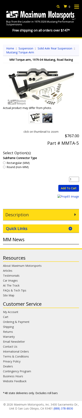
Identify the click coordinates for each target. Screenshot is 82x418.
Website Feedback (14, 381)
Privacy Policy (11, 361)
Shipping (8, 327)
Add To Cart (68, 188)
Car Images (10, 280)
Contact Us (10, 346)
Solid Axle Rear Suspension (55, 48)
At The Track (11, 285)
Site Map (8, 295)
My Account (10, 312)
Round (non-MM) (18, 167)
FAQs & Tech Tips (14, 290)
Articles (7, 270)
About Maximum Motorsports (22, 266)
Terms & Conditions (16, 356)
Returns (8, 332)
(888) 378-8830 (63, 408)
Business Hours (13, 376)
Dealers (8, 366)
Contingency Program (17, 371)
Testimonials (11, 275)
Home (10, 48)
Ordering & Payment (16, 322)
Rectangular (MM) (18, 163)
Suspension (26, 48)
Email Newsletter (14, 341)
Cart (5, 317)
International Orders (16, 351)
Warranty (9, 337)
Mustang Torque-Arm (20, 52)
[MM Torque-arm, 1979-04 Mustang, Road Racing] (41, 86)
